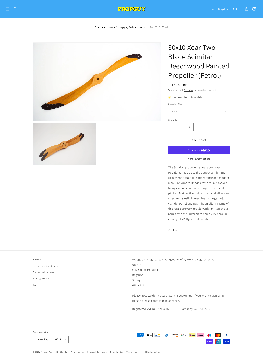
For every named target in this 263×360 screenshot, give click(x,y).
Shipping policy (152, 352)
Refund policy (116, 352)
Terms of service (134, 352)
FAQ (35, 284)
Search (37, 259)
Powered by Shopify (58, 352)
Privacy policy (77, 352)
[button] (7, 9)
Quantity (172, 120)
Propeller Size (175, 104)
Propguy (44, 352)
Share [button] (175, 230)
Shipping (188, 90)
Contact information (97, 352)
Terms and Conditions (46, 266)
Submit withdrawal (44, 272)
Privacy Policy (41, 278)
